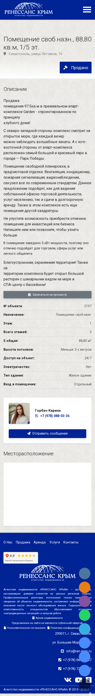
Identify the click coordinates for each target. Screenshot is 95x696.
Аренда (40, 542)
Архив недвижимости (49, 617)
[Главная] (29, 9)
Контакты (70, 542)
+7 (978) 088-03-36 (54, 416)
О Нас (7, 542)
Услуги (54, 542)
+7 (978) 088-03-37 (77, 660)
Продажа (23, 542)
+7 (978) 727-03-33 (77, 669)
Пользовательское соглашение (26, 627)
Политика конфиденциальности (70, 627)
